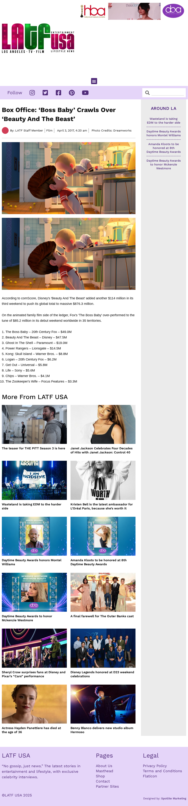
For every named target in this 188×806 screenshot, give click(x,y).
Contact (103, 781)
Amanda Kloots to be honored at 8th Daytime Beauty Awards (98, 562)
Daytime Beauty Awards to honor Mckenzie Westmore (27, 618)
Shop (100, 776)
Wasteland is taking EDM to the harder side (31, 506)
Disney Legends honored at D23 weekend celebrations (102, 674)
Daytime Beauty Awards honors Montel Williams (31, 562)
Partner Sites (107, 786)
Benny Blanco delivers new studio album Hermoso (101, 730)
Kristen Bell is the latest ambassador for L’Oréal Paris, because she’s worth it (101, 506)
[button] (94, 81)
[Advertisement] (133, 47)
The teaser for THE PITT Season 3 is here (33, 448)
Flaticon (150, 776)
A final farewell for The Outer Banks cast (102, 616)
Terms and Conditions (162, 771)
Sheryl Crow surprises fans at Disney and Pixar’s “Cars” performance (34, 674)
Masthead (104, 771)
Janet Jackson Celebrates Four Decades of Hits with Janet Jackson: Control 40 (101, 450)
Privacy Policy (155, 766)
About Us (104, 766)
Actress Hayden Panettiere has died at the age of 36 (31, 730)
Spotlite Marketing (173, 798)
